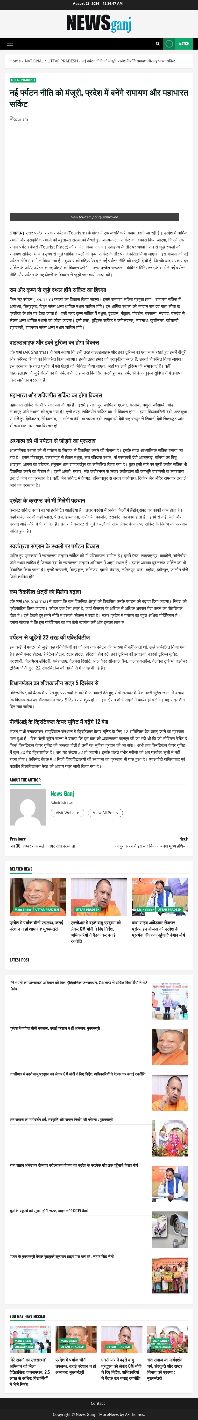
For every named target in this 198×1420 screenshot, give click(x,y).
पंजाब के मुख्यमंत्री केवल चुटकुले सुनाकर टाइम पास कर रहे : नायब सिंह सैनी (62, 1256)
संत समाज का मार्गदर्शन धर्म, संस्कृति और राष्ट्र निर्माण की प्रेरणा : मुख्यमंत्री (61, 1119)
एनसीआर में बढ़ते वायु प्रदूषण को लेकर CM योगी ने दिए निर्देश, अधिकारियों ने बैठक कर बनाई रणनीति (96, 931)
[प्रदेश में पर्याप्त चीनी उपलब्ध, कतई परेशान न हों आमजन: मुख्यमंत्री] (38, 897)
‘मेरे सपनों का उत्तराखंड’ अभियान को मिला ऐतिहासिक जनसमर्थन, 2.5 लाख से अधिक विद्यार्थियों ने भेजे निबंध (30, 1371)
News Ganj (62, 793)
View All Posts (105, 812)
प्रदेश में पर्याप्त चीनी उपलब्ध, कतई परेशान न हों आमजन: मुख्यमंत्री (36, 925)
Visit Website (67, 812)
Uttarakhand (24, 1347)
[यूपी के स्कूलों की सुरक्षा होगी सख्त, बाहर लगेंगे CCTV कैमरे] (170, 1229)
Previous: (42, 842)
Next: (151, 842)
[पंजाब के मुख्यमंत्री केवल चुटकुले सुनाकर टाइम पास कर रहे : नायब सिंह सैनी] (170, 1275)
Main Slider (23, 910)
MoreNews (109, 1414)
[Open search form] (158, 43)
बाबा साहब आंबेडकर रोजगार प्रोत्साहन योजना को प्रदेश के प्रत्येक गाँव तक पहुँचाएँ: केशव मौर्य (158, 928)
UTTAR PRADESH (23, 80)
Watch (184, 43)
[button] (10, 44)
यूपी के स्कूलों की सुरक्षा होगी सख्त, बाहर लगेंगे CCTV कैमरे (49, 1210)
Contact (98, 1403)
